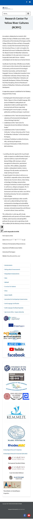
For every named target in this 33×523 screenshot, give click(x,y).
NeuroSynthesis (22, 509)
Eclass (5, 290)
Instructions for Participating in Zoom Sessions (15, 299)
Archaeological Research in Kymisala (12, 450)
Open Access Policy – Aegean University (14, 312)
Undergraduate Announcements (12, 269)
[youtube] (28, 515)
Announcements (8, 265)
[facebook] (24, 515)
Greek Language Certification (11, 303)
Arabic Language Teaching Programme (13, 308)
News (5, 278)
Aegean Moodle (8, 295)
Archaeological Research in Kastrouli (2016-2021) (15, 453)
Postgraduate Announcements (11, 273)
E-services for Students (10, 286)
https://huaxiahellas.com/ (13, 256)
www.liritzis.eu (7, 239)
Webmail (6, 282)
